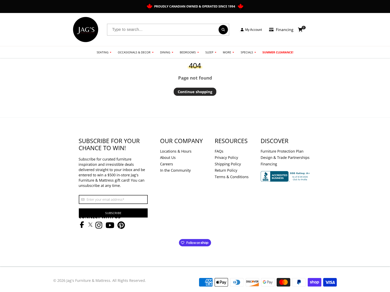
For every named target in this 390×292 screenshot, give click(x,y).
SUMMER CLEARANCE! (277, 52)
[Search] (223, 29)
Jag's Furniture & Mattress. (88, 280)
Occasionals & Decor (134, 52)
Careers (166, 164)
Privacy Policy (226, 157)
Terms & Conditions (232, 177)
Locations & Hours (176, 151)
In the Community (175, 170)
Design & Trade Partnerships (285, 157)
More (227, 52)
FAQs (219, 151)
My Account (253, 29)
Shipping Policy (228, 164)
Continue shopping (195, 91)
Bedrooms (188, 52)
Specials (247, 52)
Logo (85, 29)
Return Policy (226, 170)
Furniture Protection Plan (282, 151)
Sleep (209, 52)
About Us (168, 157)
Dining (165, 52)
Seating (102, 52)
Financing (284, 29)
